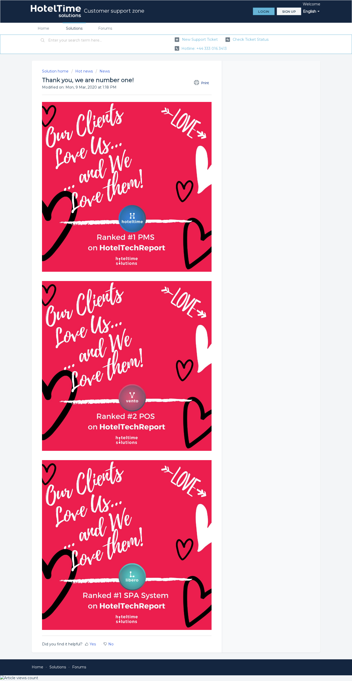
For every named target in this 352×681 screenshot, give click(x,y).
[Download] (166, 280)
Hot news (84, 71)
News (104, 71)
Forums (105, 28)
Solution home (56, 71)
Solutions (74, 28)
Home (43, 28)
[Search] (43, 40)
